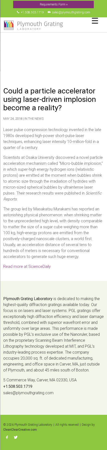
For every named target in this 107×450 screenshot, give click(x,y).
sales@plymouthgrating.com (70, 12)
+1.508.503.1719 (31, 12)
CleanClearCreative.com (20, 429)
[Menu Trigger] (95, 20)
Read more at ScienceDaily (27, 266)
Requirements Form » (53, 4)
